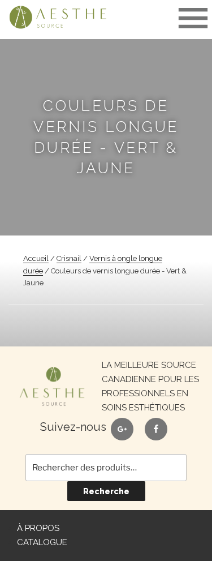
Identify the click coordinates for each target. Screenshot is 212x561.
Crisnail (69, 258)
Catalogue (42, 542)
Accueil (36, 258)
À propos (38, 528)
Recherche (106, 491)
